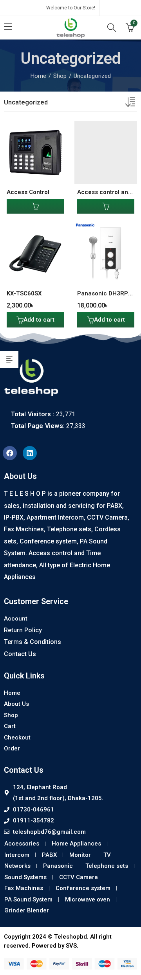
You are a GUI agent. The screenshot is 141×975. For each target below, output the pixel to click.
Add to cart (39, 319)
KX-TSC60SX (24, 293)
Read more (35, 206)
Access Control (28, 192)
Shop (60, 75)
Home (38, 75)
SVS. (72, 945)
